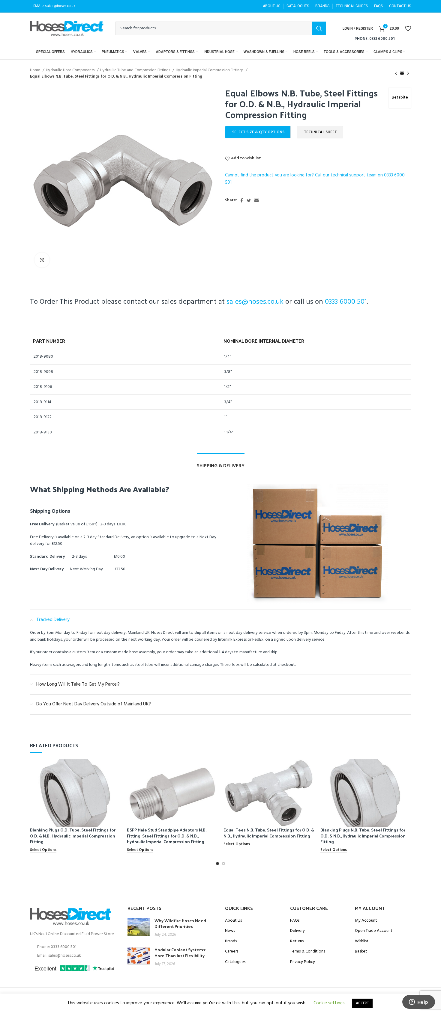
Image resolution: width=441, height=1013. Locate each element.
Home (35, 70)
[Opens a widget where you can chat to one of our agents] (418, 1002)
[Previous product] (396, 73)
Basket (361, 952)
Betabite (400, 97)
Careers (231, 952)
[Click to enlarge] (42, 260)
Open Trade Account (373, 931)
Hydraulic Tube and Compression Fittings (135, 70)
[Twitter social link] (249, 200)
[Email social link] (256, 200)
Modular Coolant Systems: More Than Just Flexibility (180, 952)
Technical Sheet (320, 132)
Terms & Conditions (307, 952)
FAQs (294, 921)
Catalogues (235, 962)
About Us (233, 921)
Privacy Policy (302, 962)
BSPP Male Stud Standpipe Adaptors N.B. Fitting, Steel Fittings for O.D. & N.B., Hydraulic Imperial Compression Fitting (166, 835)
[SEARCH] (319, 28)
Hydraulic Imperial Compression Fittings (210, 70)
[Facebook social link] (241, 200)
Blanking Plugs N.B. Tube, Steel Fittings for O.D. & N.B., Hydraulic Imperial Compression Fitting (363, 835)
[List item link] (74, 947)
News (230, 931)
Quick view (116, 768)
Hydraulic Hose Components (70, 70)
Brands (231, 941)
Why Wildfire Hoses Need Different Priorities (180, 923)
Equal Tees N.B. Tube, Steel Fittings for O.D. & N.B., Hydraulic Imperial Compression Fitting (269, 833)
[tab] (220, 462)
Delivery (297, 931)
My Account (366, 921)
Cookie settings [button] (329, 1003)
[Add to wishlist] (116, 782)
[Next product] (408, 73)
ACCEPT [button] (362, 1003)
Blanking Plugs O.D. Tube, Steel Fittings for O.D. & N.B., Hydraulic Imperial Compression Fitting (73, 835)
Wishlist (361, 941)
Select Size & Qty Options (258, 132)
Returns (297, 941)
